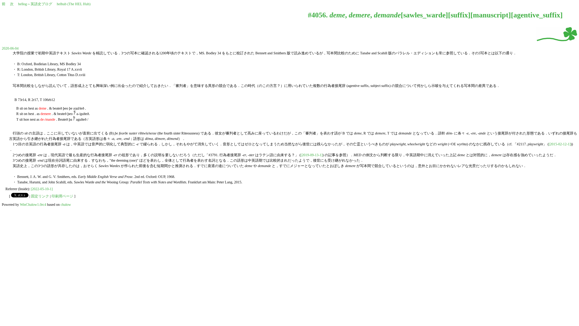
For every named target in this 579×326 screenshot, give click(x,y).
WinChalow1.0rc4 (33, 204)
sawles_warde (424, 15)
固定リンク (40, 196)
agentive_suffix (536, 15)
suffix (459, 15)
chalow (66, 204)
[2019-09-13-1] (312, 155)
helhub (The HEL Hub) (73, 4)
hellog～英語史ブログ (35, 4)
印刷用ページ (62, 196)
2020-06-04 (10, 48)
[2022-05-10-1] (42, 189)
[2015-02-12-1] (560, 144)
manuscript (490, 15)
